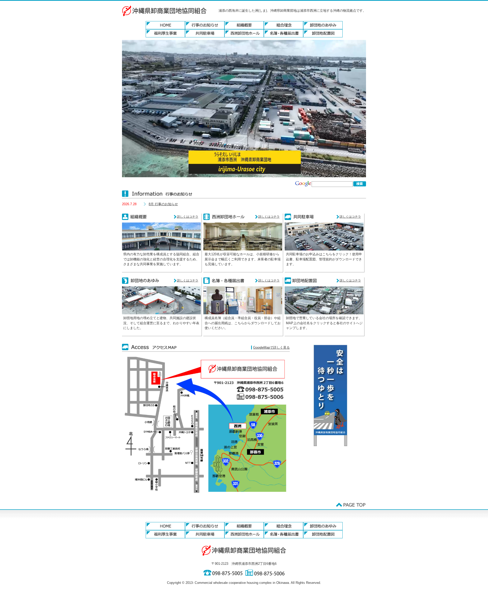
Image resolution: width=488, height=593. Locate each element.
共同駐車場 (204, 33)
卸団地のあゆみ (323, 25)
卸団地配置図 (323, 33)
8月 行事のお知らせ (163, 204)
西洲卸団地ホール (244, 33)
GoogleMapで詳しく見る (271, 347)
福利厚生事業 (165, 33)
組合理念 (283, 25)
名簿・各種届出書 (283, 33)
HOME (165, 25)
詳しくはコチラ (187, 216)
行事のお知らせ (204, 25)
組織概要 (244, 25)
